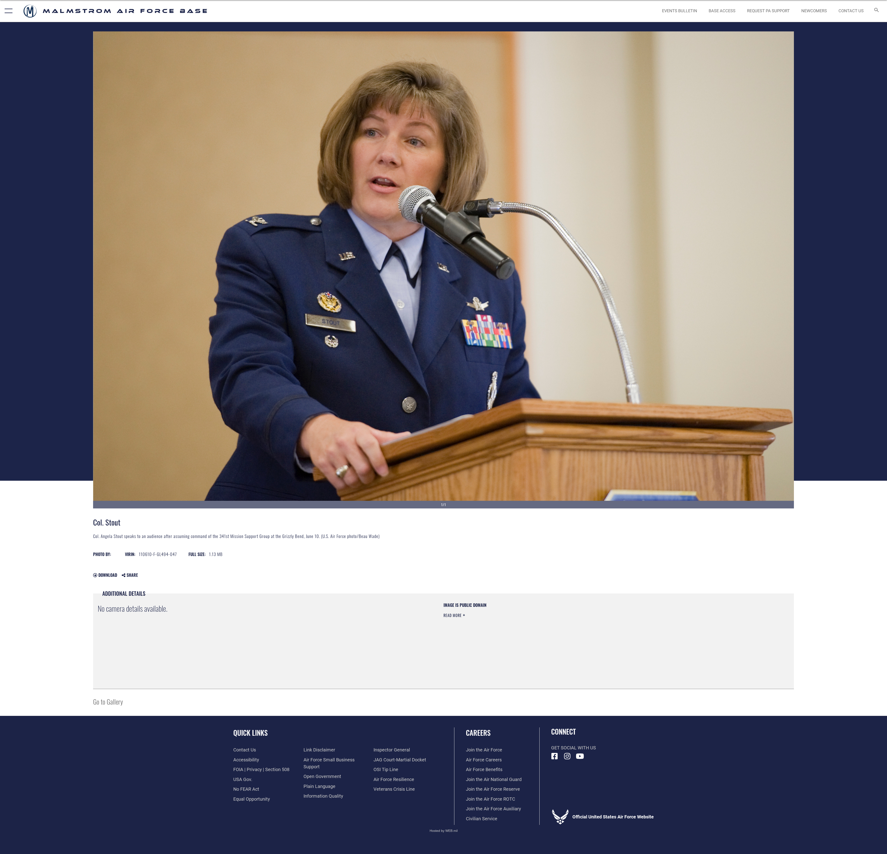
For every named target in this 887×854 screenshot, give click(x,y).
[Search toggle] (876, 11)
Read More (453, 615)
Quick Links (250, 732)
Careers (478, 732)
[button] (7, 11)
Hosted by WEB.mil (444, 831)
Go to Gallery (108, 701)
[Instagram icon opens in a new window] (567, 756)
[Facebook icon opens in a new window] (554, 756)
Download (107, 575)
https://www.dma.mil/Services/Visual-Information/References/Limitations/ (590, 632)
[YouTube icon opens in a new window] (580, 756)
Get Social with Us (573, 748)
